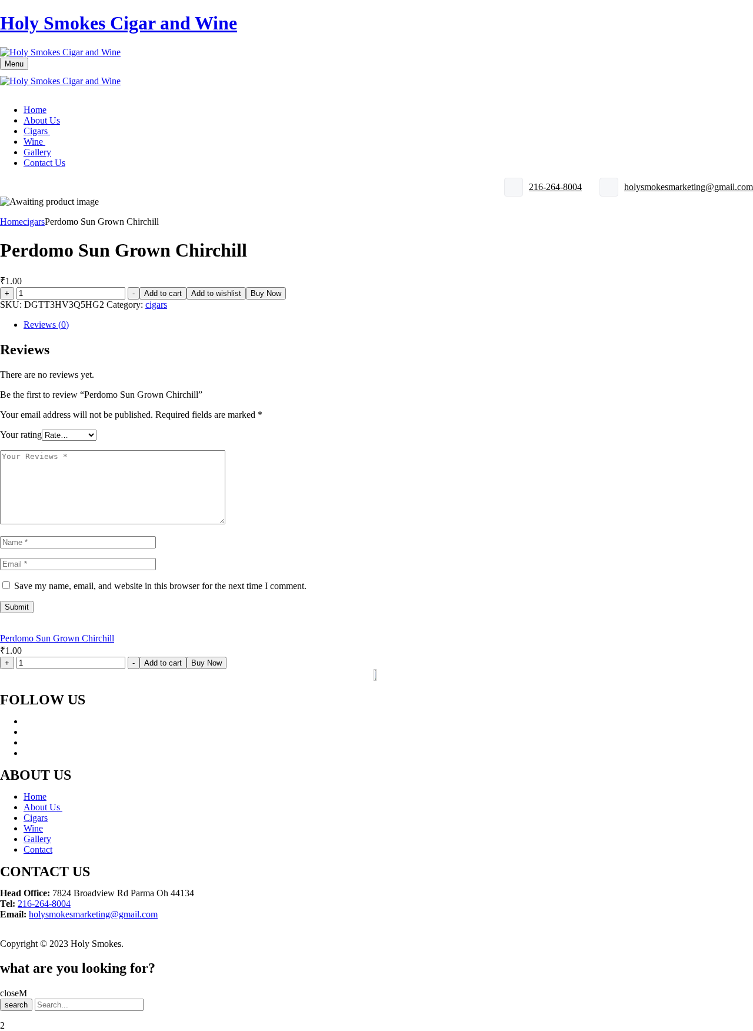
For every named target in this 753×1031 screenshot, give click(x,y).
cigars (34, 222)
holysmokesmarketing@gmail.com (688, 187)
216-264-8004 (555, 187)
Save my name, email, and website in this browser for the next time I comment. (160, 586)
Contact (38, 849)
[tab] (388, 325)
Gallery (37, 839)
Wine (33, 828)
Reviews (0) (46, 325)
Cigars (36, 818)
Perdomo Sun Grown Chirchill (57, 638)
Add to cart (163, 293)
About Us (43, 807)
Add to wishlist (216, 293)
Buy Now (266, 293)
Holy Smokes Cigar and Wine (118, 23)
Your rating (21, 435)
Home (11, 222)
